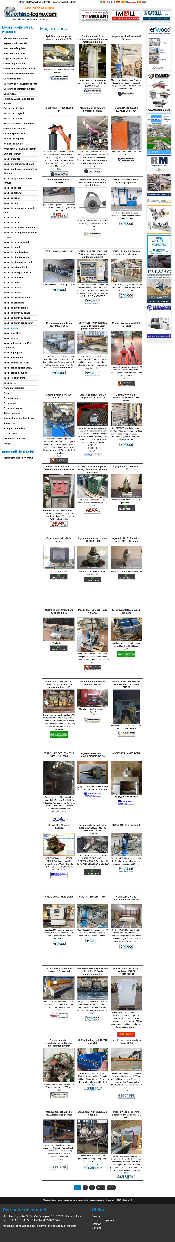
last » (111, 1187)
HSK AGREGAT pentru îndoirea (59, 826)
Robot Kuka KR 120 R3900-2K (59, 109)
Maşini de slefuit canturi (15, 308)
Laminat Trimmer (12, 154)
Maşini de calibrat (12, 193)
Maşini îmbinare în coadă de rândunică (17, 345)
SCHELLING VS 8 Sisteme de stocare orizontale (126, 252)
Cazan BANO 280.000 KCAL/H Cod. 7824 (126, 109)
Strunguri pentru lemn (14, 428)
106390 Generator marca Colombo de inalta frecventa (59, 468)
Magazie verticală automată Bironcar (126, 37)
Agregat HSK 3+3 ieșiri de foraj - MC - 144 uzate (126, 539)
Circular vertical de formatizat (18, 74)
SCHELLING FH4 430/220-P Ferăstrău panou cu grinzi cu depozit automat (92, 254)
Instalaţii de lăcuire (13, 144)
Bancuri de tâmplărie (14, 48)
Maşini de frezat (11, 217)
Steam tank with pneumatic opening (92, 1113)
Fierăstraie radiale (12, 118)
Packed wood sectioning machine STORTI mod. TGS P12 (126, 1115)
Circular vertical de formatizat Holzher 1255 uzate (126, 398)
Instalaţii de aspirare (13, 139)
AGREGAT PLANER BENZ (126, 753)
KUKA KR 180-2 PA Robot (126, 825)
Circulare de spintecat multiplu (19, 89)
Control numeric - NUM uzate (59, 539)
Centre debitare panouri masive (19, 68)
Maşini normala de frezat (16, 363)
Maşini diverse (10, 328)
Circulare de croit (12, 79)
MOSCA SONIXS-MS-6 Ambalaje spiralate (126, 181)
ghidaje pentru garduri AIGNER (59, 181)
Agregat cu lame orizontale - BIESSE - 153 (92, 539)
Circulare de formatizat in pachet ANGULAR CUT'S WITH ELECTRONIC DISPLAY (93, 829)
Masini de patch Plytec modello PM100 (92, 683)
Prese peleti (9, 403)
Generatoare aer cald (14, 128)
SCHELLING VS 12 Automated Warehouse (126, 898)
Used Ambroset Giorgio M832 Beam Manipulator (59, 1113)
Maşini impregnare (13, 352)
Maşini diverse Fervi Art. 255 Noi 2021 (59, 396)
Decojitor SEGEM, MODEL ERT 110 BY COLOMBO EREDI (126, 684)
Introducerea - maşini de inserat (19, 149)
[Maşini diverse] (139, 2)
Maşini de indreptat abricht (17, 272)
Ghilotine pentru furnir (14, 133)
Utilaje (6, 443)
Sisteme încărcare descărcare (18, 418)
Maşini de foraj (10, 203)
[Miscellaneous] (108, 2)
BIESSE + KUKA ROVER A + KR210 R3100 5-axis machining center (92, 971)
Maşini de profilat (12, 287)
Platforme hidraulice (13, 388)
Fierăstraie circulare (13, 108)
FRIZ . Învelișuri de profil (58, 251)
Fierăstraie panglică (13, 113)
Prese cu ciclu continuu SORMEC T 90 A (59, 324)
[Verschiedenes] (118, 2)
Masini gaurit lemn (12, 333)
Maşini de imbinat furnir (15, 267)
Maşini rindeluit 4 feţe (14, 378)
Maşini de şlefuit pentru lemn (18, 323)
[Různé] (128, 2)
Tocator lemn (10, 433)
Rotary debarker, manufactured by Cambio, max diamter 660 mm (59, 1043)
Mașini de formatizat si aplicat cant (18, 210)
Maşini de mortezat (13, 277)
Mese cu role (10, 383)
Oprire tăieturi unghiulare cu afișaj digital (59, 611)
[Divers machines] (113, 2)
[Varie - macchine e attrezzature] (102, 2)
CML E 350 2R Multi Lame (59, 896)
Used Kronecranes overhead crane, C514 (126, 1041)
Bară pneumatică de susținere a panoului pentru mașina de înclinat (93, 39)
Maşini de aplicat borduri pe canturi (17, 180)
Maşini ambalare (11, 159)
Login (73, 2)
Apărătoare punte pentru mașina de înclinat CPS (59, 37)
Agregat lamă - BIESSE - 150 (126, 468)
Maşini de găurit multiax (15, 252)
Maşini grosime (11, 338)
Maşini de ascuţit (12, 188)
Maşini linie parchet (13, 357)
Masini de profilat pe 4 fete (16, 298)
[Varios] (123, 2)
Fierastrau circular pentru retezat (20, 123)
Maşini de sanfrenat (13, 303)
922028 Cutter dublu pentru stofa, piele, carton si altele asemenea (92, 469)
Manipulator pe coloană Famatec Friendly (92, 109)
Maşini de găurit (11, 247)
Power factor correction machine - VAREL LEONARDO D (126, 971)
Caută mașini (60, 2)
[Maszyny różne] (134, 2)
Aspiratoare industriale (15, 43)
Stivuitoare (9, 423)
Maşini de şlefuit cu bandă (16, 313)
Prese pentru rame (13, 408)
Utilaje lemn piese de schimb (18, 458)
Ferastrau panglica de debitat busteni (18, 101)
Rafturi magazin (11, 413)
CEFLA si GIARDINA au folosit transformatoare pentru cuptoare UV (59, 684)
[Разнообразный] (144, 2)
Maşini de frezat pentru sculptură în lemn (20, 235)
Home (21, 2)
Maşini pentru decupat (15, 373)
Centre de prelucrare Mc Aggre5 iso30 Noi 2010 (92, 396)
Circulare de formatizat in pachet (20, 84)
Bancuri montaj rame (14, 53)
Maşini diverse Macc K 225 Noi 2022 (92, 611)
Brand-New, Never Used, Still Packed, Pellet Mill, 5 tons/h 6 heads (92, 182)
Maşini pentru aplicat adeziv (17, 368)
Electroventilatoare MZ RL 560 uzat (126, 611)
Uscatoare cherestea (14, 438)
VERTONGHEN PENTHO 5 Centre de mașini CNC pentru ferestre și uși (93, 326)
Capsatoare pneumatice (15, 58)
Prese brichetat (11, 398)
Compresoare (10, 94)
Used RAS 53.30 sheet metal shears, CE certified (59, 970)
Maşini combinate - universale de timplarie (20, 171)
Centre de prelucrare (14, 63)
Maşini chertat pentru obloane (18, 164)
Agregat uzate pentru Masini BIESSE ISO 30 (93, 754)
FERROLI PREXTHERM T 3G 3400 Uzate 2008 (59, 754)
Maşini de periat (11, 282)
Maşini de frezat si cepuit (16, 242)
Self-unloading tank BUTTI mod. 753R (92, 1041)
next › (100, 1187)
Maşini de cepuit (11, 198)
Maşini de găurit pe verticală (17, 262)
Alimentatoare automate (15, 38)
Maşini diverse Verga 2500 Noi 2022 (126, 324)
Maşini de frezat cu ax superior (19, 227)
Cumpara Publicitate (38, 2)
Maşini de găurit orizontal (16, 257)
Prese (6, 393)
